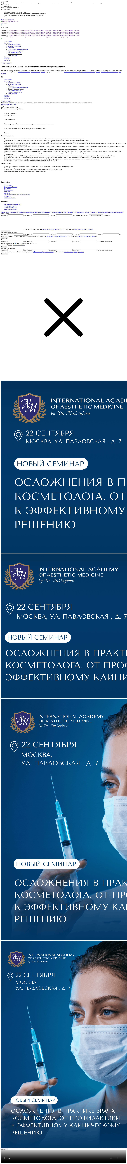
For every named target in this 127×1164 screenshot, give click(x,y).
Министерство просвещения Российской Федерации (16, 212)
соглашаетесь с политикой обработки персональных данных (82, 72)
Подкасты (7, 58)
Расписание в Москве (14, 44)
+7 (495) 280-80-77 (6, 63)
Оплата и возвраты (9, 197)
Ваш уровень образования (81, 215)
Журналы (7, 191)
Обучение (7, 43)
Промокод (100, 234)
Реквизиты (7, 196)
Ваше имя (4, 215)
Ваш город (52, 215)
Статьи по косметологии (15, 54)
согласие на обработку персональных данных (31, 72)
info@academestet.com (10, 207)
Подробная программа (7, 19)
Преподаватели (12, 55)
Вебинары (11, 47)
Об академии (8, 41)
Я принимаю (79, 229)
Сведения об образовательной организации (17, 194)
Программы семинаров (14, 52)
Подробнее (4, 1149)
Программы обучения (10, 187)
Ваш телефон (28, 215)
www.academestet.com (10, 209)
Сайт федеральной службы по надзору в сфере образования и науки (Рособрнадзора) (98, 212)
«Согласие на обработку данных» (83, 229)
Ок (2, 76)
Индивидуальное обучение (15, 51)
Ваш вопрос (107, 215)
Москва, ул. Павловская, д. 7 (12, 204)
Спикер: (10, 21)
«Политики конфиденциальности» (52, 229)
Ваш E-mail (52, 234)
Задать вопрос (5, 104)
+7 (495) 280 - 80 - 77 (10, 206)
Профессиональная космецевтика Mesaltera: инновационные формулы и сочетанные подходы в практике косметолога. (45, 30)
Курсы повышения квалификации (18, 49)
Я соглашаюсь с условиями (44, 229)
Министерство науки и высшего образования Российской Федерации (52, 212)
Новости (6, 57)
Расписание (7, 188)
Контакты (7, 60)
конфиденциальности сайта (16, 245)
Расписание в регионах (14, 46)
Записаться (4, 23)
